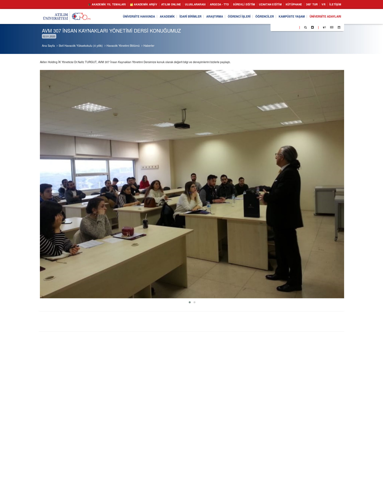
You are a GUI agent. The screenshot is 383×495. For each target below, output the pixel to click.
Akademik (167, 17)
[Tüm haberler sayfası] (332, 27)
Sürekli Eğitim (244, 4)
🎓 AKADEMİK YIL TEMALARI (107, 4)
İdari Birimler (190, 17)
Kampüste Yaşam (292, 17)
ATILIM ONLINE (171, 4)
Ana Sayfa (48, 46)
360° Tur (312, 4)
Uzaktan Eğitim (270, 4)
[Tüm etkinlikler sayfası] (339, 27)
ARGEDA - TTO (219, 4)
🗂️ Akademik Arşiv (143, 4)
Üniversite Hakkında (139, 17)
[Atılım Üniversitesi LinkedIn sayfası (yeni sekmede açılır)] (284, 27)
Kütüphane (294, 4)
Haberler (148, 46)
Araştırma (214, 17)
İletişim (335, 4)
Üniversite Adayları (325, 17)
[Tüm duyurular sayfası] (324, 27)
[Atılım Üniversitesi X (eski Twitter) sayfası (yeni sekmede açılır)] (279, 27)
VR (323, 4)
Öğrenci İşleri (239, 17)
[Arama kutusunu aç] (305, 27)
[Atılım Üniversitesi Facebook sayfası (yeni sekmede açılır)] (274, 27)
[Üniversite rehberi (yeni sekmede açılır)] (312, 27)
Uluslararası (195, 4)
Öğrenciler (264, 17)
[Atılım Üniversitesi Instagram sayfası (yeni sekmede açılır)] (289, 27)
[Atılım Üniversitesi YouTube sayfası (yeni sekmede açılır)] (294, 27)
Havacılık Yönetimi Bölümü (123, 46)
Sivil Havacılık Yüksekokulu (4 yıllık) (81, 46)
